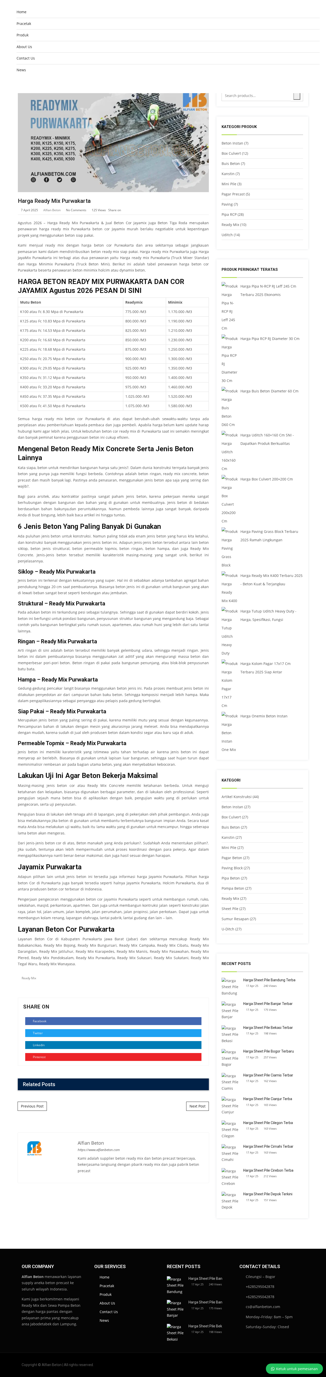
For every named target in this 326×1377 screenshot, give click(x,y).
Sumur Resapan (235, 918)
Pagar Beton (232, 857)
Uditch (227, 234)
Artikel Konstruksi (237, 796)
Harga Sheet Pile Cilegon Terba (268, 1123)
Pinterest (39, 1057)
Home (21, 11)
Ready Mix (29, 978)
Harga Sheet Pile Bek (205, 1326)
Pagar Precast (233, 194)
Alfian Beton (52, 210)
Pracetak (24, 23)
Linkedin (38, 1045)
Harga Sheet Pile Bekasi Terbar (268, 1028)
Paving (227, 204)
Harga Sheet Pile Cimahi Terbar (268, 1146)
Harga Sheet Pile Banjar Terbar (268, 1004)
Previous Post (32, 1106)
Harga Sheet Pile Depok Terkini (267, 1194)
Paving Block (232, 867)
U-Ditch (228, 929)
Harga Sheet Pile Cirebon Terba (268, 1170)
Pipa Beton (231, 878)
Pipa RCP (229, 214)
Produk (23, 35)
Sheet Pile (230, 908)
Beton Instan (232, 143)
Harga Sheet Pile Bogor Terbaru (268, 1051)
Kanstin (228, 173)
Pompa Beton (233, 888)
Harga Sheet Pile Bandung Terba (269, 980)
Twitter (37, 1033)
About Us (24, 46)
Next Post (197, 1106)
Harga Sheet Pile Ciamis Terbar (268, 1075)
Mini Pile (229, 183)
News (21, 69)
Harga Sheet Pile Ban (205, 1278)
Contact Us (26, 58)
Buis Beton (231, 163)
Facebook (39, 1021)
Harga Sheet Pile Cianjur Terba (267, 1099)
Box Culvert (231, 153)
